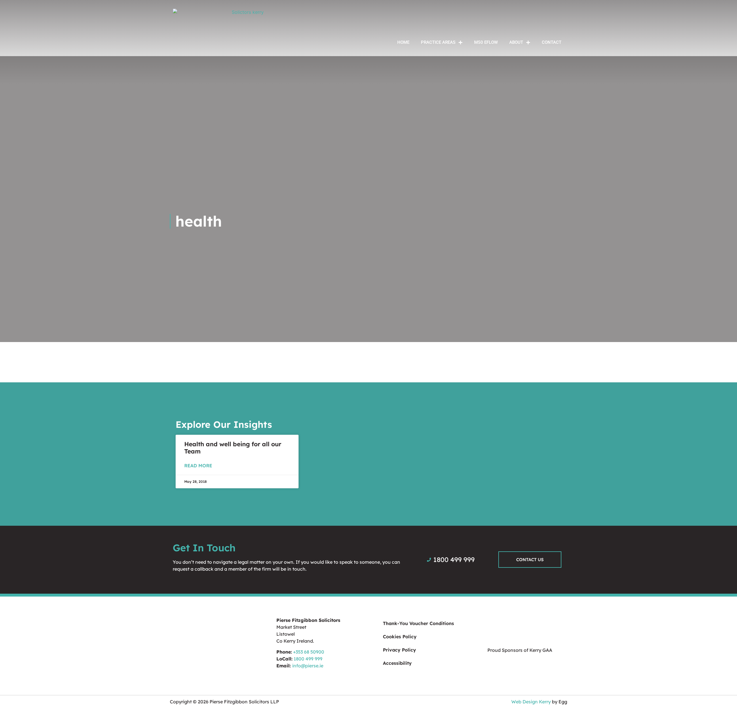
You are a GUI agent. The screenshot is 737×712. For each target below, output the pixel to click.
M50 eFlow (486, 42)
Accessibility (397, 663)
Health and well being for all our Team (232, 447)
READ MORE (198, 465)
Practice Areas (438, 42)
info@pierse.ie (307, 666)
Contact (551, 42)
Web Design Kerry (531, 702)
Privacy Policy (399, 650)
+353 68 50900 (308, 652)
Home (403, 42)
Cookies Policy (400, 636)
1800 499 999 (308, 659)
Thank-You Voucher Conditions (418, 623)
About (516, 42)
